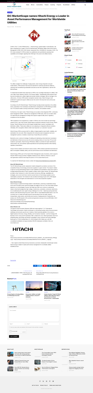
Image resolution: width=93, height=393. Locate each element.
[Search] (85, 4)
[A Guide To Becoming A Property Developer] (67, 49)
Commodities (39, 4)
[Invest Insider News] (15, 5)
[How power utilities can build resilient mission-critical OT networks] (34, 286)
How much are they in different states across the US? (78, 42)
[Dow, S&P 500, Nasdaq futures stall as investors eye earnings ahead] (10, 368)
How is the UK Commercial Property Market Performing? (79, 34)
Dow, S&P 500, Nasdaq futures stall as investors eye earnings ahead (22, 369)
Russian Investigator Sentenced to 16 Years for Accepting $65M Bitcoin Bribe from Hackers (76, 135)
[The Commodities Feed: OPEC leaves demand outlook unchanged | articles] (37, 354)
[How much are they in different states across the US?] (67, 42)
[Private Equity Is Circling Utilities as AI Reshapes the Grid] (15, 286)
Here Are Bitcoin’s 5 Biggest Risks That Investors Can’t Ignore (50, 368)
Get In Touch (35, 385)
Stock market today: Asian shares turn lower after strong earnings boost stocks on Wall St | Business (23, 354)
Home (27, 4)
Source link (13, 260)
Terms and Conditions (55, 385)
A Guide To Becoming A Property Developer (77, 48)
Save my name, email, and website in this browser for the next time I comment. (27, 327)
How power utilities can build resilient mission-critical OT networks (33, 296)
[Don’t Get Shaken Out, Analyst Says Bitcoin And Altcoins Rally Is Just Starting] (75, 82)
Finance (46, 4)
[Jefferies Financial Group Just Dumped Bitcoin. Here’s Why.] (10, 362)
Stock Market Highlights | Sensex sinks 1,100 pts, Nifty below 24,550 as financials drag (77, 354)
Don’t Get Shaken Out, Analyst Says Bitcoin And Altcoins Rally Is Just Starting (76, 91)
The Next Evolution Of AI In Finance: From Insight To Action (49, 361)
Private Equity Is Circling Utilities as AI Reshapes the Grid (15, 295)
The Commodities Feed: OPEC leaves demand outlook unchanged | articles (49, 354)
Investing (52, 4)
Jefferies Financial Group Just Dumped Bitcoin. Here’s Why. (22, 361)
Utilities (73, 4)
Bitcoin (32, 4)
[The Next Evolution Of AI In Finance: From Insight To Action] (37, 362)
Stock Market (66, 4)
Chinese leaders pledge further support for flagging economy (76, 368)
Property (59, 4)
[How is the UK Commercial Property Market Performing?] (67, 35)
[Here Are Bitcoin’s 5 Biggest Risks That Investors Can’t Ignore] (37, 368)
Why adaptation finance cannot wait (76, 361)
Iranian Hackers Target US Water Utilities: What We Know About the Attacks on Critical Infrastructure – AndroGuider (52, 296)
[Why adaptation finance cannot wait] (65, 362)
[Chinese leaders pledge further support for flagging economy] (65, 368)
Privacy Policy (44, 385)
